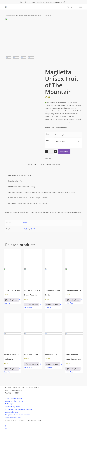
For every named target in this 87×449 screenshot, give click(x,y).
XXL (34, 229)
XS (31, 229)
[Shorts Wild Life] (53, 331)
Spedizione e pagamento (13, 398)
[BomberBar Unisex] (33, 331)
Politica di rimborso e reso (14, 401)
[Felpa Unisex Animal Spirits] (53, 267)
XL (28, 229)
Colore (48, 134)
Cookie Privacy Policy (12, 407)
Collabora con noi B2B (13, 418)
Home (7, 15)
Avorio (24, 223)
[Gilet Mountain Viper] (74, 267)
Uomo (12, 15)
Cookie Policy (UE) (11, 412)
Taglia (48, 140)
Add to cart (64, 151)
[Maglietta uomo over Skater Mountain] (33, 267)
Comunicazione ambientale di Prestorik (18, 409)
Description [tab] (31, 164)
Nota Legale (9, 404)
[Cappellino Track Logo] (12, 267)
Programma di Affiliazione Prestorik (17, 415)
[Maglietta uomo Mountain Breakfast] (74, 331)
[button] (80, 7)
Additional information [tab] (50, 164)
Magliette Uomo (20, 15)
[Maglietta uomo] (12, 331)
